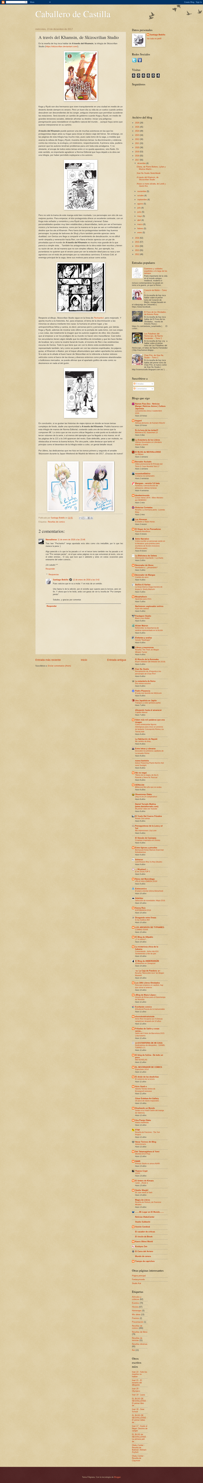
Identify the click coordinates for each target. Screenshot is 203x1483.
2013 (137, 250)
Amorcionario (140, 1144)
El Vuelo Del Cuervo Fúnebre (148, 816)
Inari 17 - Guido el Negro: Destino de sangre (139, 1428)
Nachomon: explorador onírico (149, 606)
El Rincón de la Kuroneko (147, 659)
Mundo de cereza (143, 1256)
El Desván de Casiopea (145, 838)
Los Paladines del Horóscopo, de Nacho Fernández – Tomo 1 (153, 336)
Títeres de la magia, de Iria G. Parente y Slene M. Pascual (147, 776)
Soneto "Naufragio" (143, 640)
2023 (137, 135)
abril (139, 220)
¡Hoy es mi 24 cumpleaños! (146, 797)
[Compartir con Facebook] (88, 518)
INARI (137, 1161)
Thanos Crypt (141, 1171)
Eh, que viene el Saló (143, 1192)
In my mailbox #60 (142, 920)
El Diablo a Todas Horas (145, 522)
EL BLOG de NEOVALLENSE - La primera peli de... (139, 1437)
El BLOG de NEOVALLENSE (148, 452)
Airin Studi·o (141, 1086)
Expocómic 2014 (142, 1069)
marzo (140, 224)
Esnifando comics (143, 1007)
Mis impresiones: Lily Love (145, 831)
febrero (140, 228)
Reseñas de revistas (137, 1339)
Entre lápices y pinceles (146, 848)
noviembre (142, 191)
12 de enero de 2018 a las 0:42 (86, 580)
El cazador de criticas (145, 1232)
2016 (137, 238)
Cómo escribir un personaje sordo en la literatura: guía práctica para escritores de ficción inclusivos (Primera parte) (150, 544)
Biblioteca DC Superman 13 (146, 432)
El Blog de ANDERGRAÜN (147, 961)
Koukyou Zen (141, 1246)
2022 (137, 139)
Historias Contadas (143, 507)
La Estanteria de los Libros (147, 440)
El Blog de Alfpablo (144, 937)
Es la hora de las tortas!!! (146, 430)
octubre (140, 195)
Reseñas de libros (139, 1332)
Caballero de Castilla (73, 14)
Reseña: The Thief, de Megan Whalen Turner (147, 651)
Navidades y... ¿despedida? (146, 567)
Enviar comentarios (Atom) (59, 666)
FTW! (137, 1130)
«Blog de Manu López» (145, 995)
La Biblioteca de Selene (146, 556)
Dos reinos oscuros (143, 683)
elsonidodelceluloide (144, 1016)
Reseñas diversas (139, 1344)
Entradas (139, 384)
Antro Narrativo (142, 539)
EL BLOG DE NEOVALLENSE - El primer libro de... (139, 1402)
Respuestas (54, 574)
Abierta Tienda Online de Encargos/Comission (145, 1090)
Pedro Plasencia (142, 691)
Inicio (84, 659)
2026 (137, 123)
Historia (135, 1307)
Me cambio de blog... (143, 741)
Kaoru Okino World (144, 1241)
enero (140, 232)
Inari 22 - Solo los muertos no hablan (139, 1374)
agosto (140, 204)
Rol (133, 1350)
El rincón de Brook (143, 1236)
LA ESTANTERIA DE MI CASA (148, 1043)
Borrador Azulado (143, 462)
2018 (137, 156)
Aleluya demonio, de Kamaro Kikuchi (150, 423)
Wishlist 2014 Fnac (142, 1154)
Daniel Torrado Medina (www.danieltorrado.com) (146, 805)
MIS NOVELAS (141, 1060)
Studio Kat (136, 1283)
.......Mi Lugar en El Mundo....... (149, 1212)
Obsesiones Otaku (143, 794)
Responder (50, 569)
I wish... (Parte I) (141, 1183)
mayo (140, 216)
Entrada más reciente (48, 659)
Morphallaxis (141, 597)
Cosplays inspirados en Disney (147, 840)
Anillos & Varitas (142, 585)
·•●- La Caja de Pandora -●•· (147, 971)
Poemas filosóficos (142, 531)
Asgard (138, 421)
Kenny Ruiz (140, 908)
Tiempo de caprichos (145, 1261)
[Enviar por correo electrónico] (80, 518)
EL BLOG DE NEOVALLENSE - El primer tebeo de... (139, 1418)
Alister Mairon (141, 626)
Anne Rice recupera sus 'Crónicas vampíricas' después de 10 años (149, 1020)
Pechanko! (99, 318)
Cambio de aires (141, 577)
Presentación (137, 1322)
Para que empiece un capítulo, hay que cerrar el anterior (149, 986)
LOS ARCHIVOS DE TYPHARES (149, 927)
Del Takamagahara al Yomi (147, 1151)
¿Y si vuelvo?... (141, 939)
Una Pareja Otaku (143, 1120)
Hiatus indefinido (142, 1123)
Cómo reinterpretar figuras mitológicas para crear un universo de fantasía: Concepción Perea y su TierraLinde (149, 728)
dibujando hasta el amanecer (148, 710)
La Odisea (139, 454)
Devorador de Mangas (145, 575)
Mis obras (136, 1314)
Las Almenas (141, 519)
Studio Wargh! (141, 1190)
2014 (137, 246)
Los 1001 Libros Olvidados (147, 983)
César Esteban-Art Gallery (147, 1098)
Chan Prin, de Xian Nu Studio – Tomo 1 (153, 356)
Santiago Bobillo (60, 580)
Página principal (139, 1276)
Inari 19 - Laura (138, 1395)
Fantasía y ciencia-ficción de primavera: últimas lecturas (146, 487)
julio (139, 208)
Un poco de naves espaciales (147, 1101)
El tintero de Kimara (144, 1181)
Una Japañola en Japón (146, 700)
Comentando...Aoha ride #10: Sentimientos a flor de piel (147, 952)
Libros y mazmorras (144, 647)
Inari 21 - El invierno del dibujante (137, 1382)
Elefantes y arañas (143, 638)
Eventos (135, 1303)
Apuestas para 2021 (143, 599)
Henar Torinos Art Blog (145, 1142)
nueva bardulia (142, 761)
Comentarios (141, 389)
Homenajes (137, 1310)
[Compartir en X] (86, 518)
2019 (137, 152)
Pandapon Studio (143, 616)
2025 (137, 127)
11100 (137, 1173)
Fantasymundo (138, 1279)
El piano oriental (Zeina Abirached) (149, 891)
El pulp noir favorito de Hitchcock (148, 693)
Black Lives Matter (142, 618)
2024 (137, 131)
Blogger (117, 1477)
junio (139, 212)
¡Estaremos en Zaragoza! (145, 963)
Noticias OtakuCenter (144, 1217)
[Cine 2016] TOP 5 (142, 872)
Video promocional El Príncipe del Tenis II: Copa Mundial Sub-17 (149, 465)
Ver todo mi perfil (154, 38)
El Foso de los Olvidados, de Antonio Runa (155, 313)
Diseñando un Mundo (145, 1108)
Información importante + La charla (149, 558)
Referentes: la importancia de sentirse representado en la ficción (149, 629)
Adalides (139, 898)
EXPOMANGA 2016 (143, 910)
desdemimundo (142, 495)
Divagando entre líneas (145, 918)
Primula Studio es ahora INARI (147, 1164)
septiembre (142, 199)
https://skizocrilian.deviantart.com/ (62, 46)
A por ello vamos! (142, 609)
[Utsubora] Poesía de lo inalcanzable (150, 1009)
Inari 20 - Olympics (136, 1390)
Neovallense (51, 539)
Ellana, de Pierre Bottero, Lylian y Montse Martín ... (151, 168)
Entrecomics (141, 889)
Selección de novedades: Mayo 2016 (150, 900)
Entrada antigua (116, 659)
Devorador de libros (144, 565)
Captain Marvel (141, 712)
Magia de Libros (142, 1200)
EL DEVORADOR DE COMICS (148, 1067)
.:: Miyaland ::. (141, 869)
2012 (137, 254)
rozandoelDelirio (142, 474)
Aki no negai (141, 773)
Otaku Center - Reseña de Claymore (138, 1458)
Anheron (139, 859)
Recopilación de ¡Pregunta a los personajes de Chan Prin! (148, 672)
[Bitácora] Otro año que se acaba (148, 787)
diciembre (141, 163)
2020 (137, 147)
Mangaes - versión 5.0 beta (147, 483)
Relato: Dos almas (142, 818)
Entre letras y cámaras (145, 748)
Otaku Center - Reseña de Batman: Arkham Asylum (139, 1448)
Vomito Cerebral (142, 1227)
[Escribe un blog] (83, 518)
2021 (137, 143)
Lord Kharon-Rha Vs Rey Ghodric (148, 862)
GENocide (139, 785)
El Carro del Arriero (144, 1251)
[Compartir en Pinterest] (91, 518)
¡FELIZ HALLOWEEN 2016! (146, 881)
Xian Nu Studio (142, 669)
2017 (137, 160)
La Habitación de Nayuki (146, 739)
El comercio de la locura (145, 1079)
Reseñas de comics (56, 522)
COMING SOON (141, 930)
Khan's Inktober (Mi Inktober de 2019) (150, 662)
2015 (137, 242)
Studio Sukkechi (142, 1222)
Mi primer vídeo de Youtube (146, 809)
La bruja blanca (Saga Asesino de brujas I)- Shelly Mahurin (148, 588)
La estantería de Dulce (145, 681)
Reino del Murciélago (145, 879)
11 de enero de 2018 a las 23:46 (71, 539)
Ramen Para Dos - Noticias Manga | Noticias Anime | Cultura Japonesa (150, 406)
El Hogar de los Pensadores (148, 529)
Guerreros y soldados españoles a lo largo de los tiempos (155, 271)
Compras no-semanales (145, 476)
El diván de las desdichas (147, 1077)
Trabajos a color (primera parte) (148, 703)
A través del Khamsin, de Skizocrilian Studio (147, 178)
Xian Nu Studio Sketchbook (148, 173)
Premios (135, 1318)
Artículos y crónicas (136, 1298)
